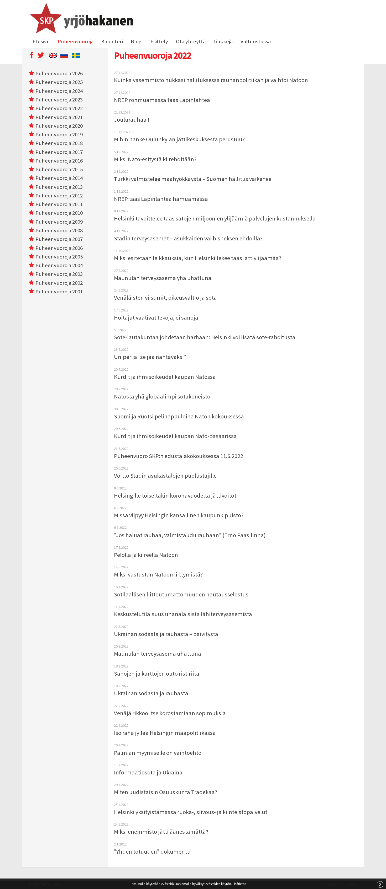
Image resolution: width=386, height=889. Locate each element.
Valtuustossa (256, 41)
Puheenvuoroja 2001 (59, 291)
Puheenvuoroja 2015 (59, 169)
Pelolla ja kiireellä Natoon (146, 554)
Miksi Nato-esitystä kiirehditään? (155, 159)
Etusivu (41, 41)
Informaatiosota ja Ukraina (148, 772)
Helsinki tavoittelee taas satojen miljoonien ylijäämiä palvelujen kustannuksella (215, 218)
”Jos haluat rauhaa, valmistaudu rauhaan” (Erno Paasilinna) (190, 535)
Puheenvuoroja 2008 (59, 230)
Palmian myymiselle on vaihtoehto (157, 752)
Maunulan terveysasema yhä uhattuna (162, 278)
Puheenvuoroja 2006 (59, 248)
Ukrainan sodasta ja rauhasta (151, 693)
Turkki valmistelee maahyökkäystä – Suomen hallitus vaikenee (193, 178)
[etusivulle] (81, 19)
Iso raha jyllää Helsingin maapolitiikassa (165, 732)
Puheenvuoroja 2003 (59, 274)
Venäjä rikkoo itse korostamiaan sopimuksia (170, 713)
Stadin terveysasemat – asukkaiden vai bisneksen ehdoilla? (188, 238)
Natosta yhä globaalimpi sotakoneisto (162, 396)
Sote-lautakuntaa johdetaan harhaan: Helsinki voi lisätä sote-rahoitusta (204, 337)
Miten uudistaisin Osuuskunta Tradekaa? (165, 792)
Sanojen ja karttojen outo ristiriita (156, 673)
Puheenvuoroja (75, 41)
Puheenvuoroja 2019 (59, 134)
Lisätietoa (240, 884)
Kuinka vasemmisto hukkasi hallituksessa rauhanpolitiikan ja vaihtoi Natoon (211, 80)
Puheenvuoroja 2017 (59, 152)
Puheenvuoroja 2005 (59, 256)
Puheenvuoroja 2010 (59, 212)
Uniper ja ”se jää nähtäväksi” (150, 356)
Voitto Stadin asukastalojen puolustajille (165, 475)
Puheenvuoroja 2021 (59, 117)
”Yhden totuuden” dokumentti (152, 851)
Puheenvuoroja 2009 (59, 221)
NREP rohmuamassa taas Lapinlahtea (162, 100)
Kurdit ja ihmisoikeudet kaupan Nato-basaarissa (175, 436)
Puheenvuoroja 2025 (59, 82)
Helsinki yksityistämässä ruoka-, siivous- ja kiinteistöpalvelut (190, 812)
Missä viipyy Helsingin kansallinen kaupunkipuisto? (178, 515)
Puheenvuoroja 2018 (59, 143)
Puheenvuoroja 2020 (59, 125)
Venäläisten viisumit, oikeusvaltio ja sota (165, 297)
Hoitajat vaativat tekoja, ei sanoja (156, 317)
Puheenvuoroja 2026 (59, 73)
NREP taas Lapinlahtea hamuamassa (161, 198)
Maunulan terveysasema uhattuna (157, 653)
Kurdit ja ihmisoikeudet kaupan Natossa (165, 376)
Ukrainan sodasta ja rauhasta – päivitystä (166, 634)
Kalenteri (112, 41)
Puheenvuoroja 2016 (59, 160)
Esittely (159, 41)
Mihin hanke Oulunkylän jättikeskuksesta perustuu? (179, 139)
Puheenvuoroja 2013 (59, 187)
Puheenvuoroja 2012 (59, 195)
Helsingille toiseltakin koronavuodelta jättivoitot (175, 495)
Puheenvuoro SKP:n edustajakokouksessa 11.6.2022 (178, 456)
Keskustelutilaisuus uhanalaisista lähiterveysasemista (183, 614)
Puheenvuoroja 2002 (59, 282)
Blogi (137, 41)
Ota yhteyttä (191, 41)
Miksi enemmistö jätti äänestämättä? (161, 831)
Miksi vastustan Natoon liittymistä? (158, 574)
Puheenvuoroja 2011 (59, 204)
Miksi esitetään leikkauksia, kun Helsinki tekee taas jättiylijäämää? (197, 258)
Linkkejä (223, 41)
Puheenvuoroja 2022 (59, 108)
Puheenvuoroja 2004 (59, 265)
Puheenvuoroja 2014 (59, 178)
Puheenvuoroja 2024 (59, 91)
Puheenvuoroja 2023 (59, 99)
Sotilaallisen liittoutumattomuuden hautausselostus (181, 594)
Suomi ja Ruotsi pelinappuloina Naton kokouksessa (179, 416)
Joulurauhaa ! (131, 119)
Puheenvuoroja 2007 (59, 239)
